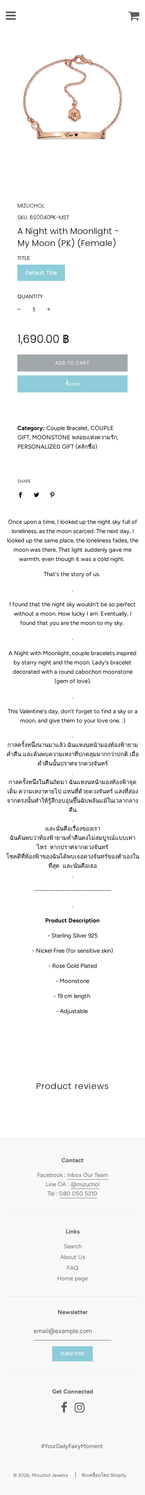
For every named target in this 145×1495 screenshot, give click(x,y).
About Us (72, 1257)
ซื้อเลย (72, 384)
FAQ (72, 1267)
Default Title (41, 272)
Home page (72, 1278)
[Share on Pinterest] (52, 494)
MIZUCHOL (30, 206)
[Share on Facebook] (22, 494)
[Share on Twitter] (36, 494)
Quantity (30, 296)
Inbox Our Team (87, 1175)
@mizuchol (85, 1184)
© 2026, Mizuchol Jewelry (40, 1475)
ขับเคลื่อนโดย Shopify (104, 1475)
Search (73, 1246)
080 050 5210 (78, 1193)
